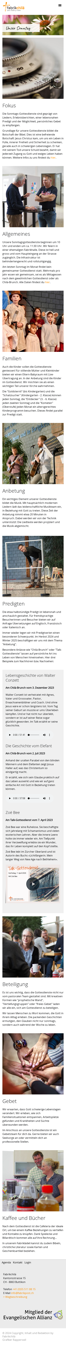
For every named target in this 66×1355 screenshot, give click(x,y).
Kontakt (17, 1262)
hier (53, 157)
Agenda (6, 1262)
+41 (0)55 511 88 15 (24, 1289)
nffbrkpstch (23, 1293)
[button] (33, 884)
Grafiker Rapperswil (14, 1340)
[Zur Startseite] (13, 7)
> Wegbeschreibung (15, 1297)
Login (28, 1262)
